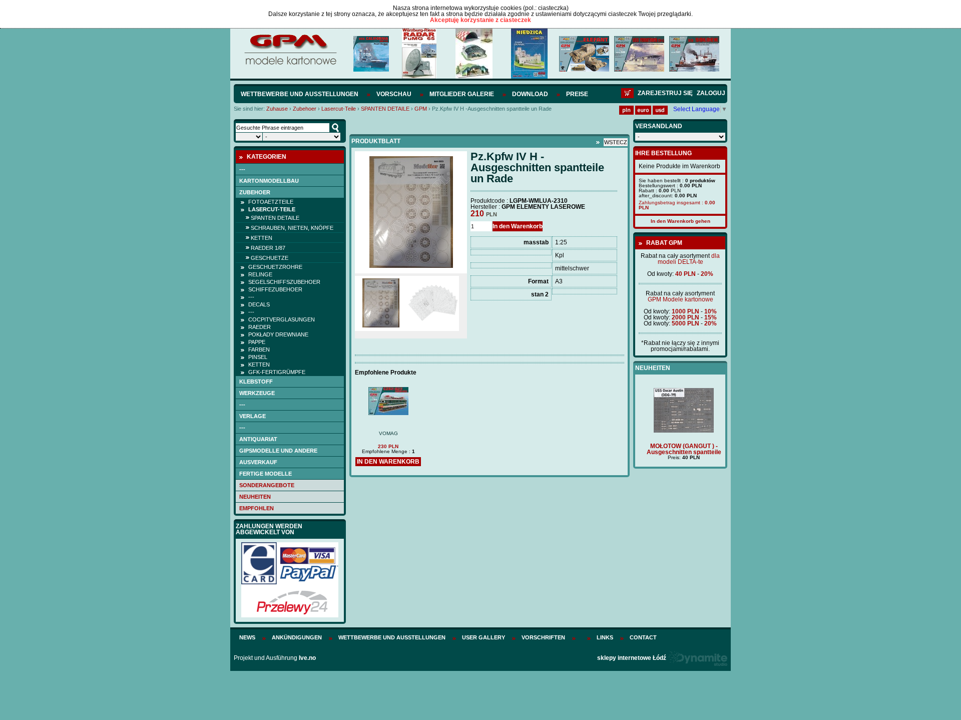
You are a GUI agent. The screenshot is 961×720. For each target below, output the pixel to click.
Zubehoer (304, 109)
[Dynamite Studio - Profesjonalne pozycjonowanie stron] (697, 657)
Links (605, 637)
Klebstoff (256, 382)
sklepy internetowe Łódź (631, 657)
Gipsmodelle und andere (278, 451)
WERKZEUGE (257, 393)
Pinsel (257, 357)
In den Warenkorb (518, 226)
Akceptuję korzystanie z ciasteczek (480, 20)
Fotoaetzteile (270, 202)
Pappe (256, 342)
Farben (259, 349)
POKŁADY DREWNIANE (278, 334)
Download (530, 94)
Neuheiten (255, 497)
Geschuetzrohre (275, 267)
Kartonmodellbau (269, 181)
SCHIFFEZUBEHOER (275, 289)
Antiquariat (258, 439)
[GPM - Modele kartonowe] (290, 64)
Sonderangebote (266, 485)
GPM (420, 109)
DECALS (259, 304)
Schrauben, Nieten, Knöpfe (292, 228)
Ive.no (307, 657)
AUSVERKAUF (258, 462)
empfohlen (256, 508)
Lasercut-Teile (338, 109)
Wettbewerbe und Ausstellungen (299, 94)
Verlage (252, 416)
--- (242, 169)
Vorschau (393, 94)
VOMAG (388, 433)
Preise (577, 94)
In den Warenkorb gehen (680, 221)
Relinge (260, 274)
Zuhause (277, 109)
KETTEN (261, 238)
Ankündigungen (297, 637)
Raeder (259, 327)
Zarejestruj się (665, 93)
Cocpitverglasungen (281, 319)
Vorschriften (543, 637)
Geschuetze (269, 258)
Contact (643, 637)
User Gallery (483, 637)
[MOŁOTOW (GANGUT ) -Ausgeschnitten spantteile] (680, 430)
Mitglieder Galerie (461, 94)
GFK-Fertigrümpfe (276, 372)
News (247, 637)
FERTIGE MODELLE (265, 474)
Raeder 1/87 (268, 248)
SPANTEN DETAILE (385, 109)
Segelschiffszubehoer (284, 282)
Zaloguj (711, 93)
